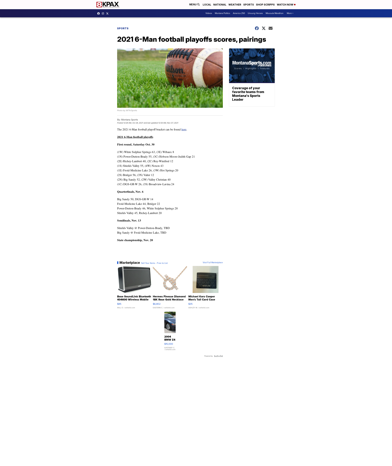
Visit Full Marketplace (213, 263)
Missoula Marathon (274, 13)
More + (290, 13)
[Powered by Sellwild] (218, 356)
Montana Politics (222, 13)
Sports (248, 4)
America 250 (239, 13)
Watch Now (285, 4)
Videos (208, 13)
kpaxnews (108, 13)
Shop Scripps (265, 4)
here (183, 129)
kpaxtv (99, 13)
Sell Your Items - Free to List (154, 263)
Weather (234, 4)
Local (207, 4)
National (219, 4)
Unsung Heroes (255, 13)
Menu (193, 4)
